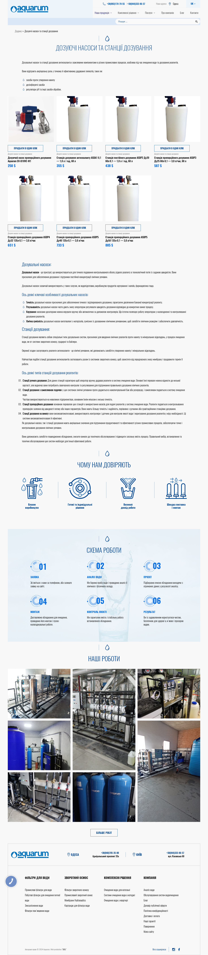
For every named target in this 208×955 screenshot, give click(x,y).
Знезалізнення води (34, 905)
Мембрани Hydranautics (75, 900)
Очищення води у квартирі (116, 900)
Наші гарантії (150, 921)
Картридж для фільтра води (77, 905)
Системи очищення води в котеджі (119, 895)
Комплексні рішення (127, 13)
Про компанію (167, 13)
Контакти (194, 13)
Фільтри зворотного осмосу (77, 890)
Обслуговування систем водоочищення (161, 895)
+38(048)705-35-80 (110, 853)
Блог (182, 13)
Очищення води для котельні (117, 890)
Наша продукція (102, 13)
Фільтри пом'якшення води (37, 911)
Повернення (149, 926)
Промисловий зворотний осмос (79, 895)
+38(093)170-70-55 (116, 3)
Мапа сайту (149, 931)
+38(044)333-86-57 (136, 3)
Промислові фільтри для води (38, 890)
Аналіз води (149, 890)
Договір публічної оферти (155, 905)
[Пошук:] (157, 21)
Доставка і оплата (152, 916)
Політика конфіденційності (156, 911)
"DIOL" (64, 949)
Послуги (148, 13)
